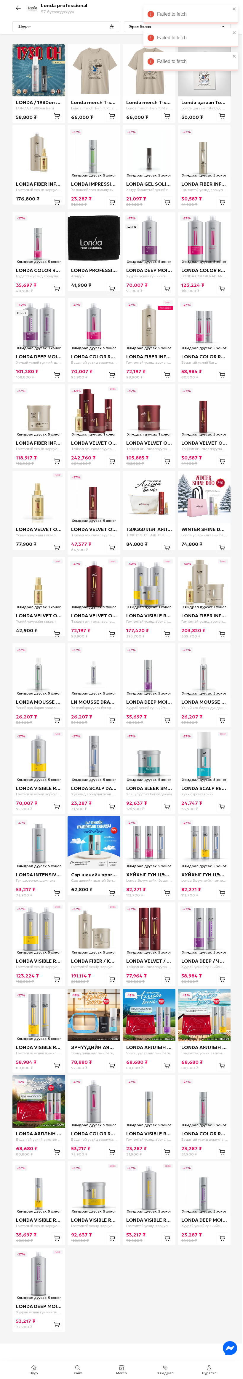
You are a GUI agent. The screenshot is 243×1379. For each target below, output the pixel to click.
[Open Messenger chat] (225, 1348)
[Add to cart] (55, 116)
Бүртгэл (207, 1373)
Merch (119, 1373)
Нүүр (32, 1373)
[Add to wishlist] (55, 51)
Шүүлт (22, 26)
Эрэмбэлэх (138, 26)
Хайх (75, 1373)
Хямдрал (163, 1373)
